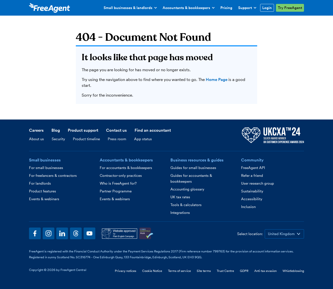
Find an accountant (153, 130)
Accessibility (251, 199)
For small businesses (46, 168)
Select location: (250, 234)
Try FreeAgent (290, 8)
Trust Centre (225, 271)
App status (143, 139)
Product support (83, 130)
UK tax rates (180, 197)
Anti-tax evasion (265, 271)
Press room (117, 139)
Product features (42, 191)
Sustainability (252, 191)
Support (248, 9)
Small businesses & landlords (128, 9)
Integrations (180, 212)
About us (36, 139)
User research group (257, 183)
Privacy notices (125, 271)
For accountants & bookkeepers (126, 168)
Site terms (204, 271)
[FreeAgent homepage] (49, 8)
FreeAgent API (253, 168)
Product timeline (86, 139)
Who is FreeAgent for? (118, 183)
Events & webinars (44, 199)
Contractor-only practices (121, 175)
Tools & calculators (186, 205)
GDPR (244, 271)
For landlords (40, 183)
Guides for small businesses (193, 168)
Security (58, 139)
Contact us (116, 130)
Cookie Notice (152, 271)
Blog (55, 130)
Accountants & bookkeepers (186, 9)
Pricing (226, 8)
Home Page (216, 79)
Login (267, 8)
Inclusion (248, 207)
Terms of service (179, 271)
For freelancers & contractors (53, 175)
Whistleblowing (293, 271)
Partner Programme (116, 191)
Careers (36, 130)
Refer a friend (252, 175)
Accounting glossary (187, 189)
